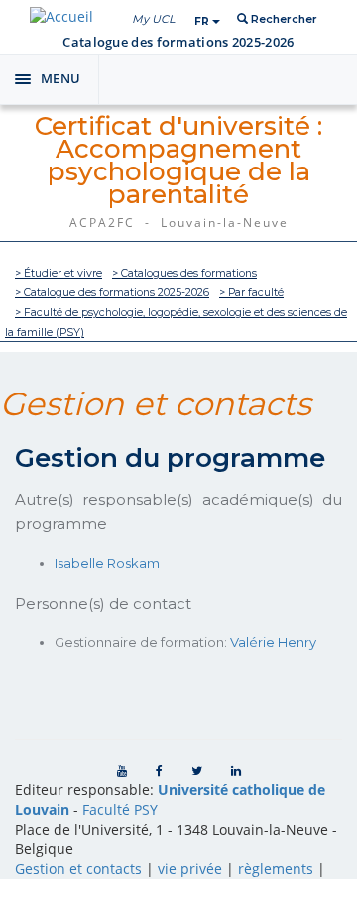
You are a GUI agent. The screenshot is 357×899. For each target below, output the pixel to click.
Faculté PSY (120, 809)
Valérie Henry (273, 642)
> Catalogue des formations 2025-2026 (112, 292)
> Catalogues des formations (184, 273)
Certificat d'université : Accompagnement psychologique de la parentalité (178, 160)
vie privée (190, 868)
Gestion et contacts (78, 868)
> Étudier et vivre (58, 273)
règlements (275, 868)
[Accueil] (61, 16)
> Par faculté (251, 292)
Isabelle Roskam (107, 563)
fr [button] (203, 21)
